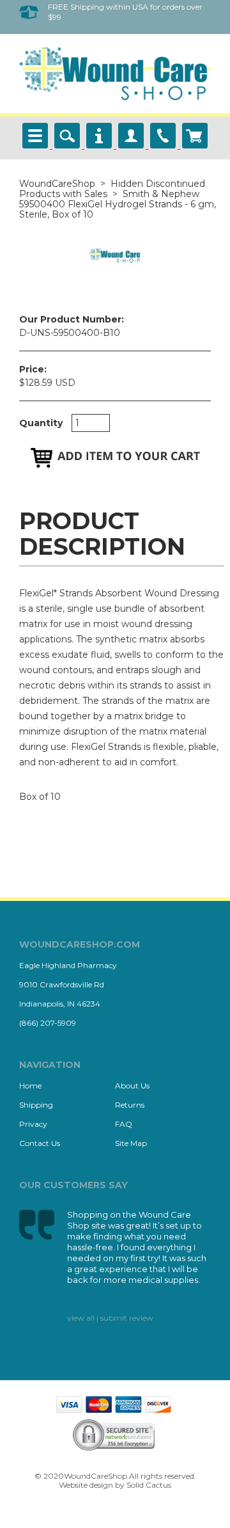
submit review (126, 1318)
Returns (129, 1105)
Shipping (36, 1105)
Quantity (41, 423)
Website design (86, 1485)
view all (81, 1318)
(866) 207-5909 (47, 1023)
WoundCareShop (57, 183)
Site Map (131, 1143)
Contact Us (39, 1143)
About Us (132, 1085)
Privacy (33, 1124)
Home (30, 1085)
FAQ (123, 1124)
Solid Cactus (148, 1485)
